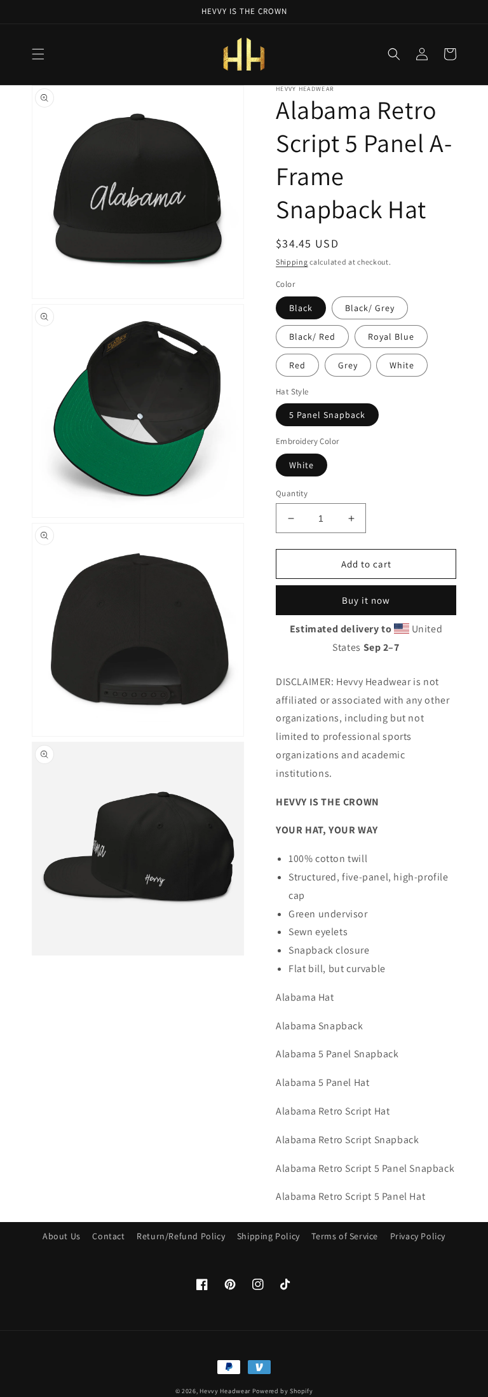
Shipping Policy (268, 1236)
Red (297, 365)
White (402, 365)
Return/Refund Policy (181, 1236)
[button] (38, 54)
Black (301, 308)
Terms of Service (344, 1236)
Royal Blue (391, 336)
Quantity (292, 493)
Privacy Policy (417, 1236)
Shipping (292, 262)
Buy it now (366, 600)
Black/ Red (312, 336)
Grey (348, 365)
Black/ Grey (370, 308)
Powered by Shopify (282, 1391)
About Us (62, 1236)
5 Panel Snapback (327, 414)
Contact (108, 1236)
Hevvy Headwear (225, 1391)
